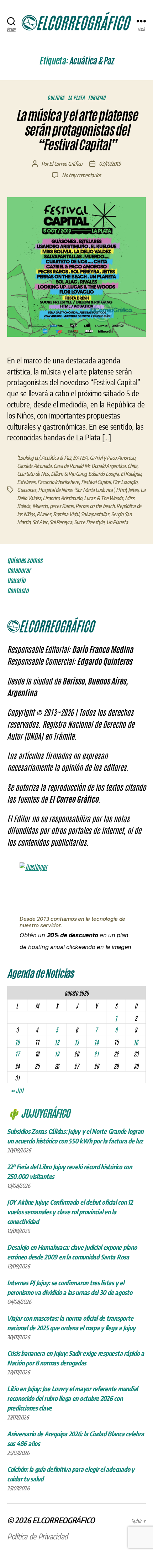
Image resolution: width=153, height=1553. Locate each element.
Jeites (133, 490)
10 (17, 1041)
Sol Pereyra (60, 522)
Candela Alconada (34, 466)
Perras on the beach (94, 506)
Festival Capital (96, 482)
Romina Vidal (66, 514)
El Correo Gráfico (65, 163)
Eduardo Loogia (103, 473)
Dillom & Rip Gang (68, 473)
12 (56, 1041)
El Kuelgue (131, 473)
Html (121, 490)
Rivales (44, 514)
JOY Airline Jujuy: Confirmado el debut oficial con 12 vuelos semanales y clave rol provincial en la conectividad (70, 1211)
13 (76, 1041)
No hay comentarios (81, 175)
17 (17, 1053)
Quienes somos (25, 560)
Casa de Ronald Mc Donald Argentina (89, 466)
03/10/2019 (110, 163)
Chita (132, 466)
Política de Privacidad (37, 1536)
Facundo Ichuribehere (58, 482)
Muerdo (40, 506)
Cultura (55, 98)
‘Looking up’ (28, 457)
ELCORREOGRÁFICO (63, 1520)
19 (56, 1053)
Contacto (17, 590)
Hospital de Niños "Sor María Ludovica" (76, 490)
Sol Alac (40, 522)
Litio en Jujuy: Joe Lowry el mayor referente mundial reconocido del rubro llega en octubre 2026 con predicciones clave (72, 1398)
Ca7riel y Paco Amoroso (112, 457)
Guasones (26, 490)
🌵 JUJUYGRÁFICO (38, 1112)
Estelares (26, 482)
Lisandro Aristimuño (62, 498)
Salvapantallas (95, 514)
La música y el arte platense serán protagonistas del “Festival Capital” (76, 130)
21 (96, 1053)
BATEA (80, 457)
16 (135, 1041)
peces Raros (62, 506)
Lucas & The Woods (103, 498)
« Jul (17, 1090)
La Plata (76, 98)
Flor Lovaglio (124, 482)
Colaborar (19, 570)
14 (96, 1041)
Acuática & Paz (56, 457)
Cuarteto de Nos (33, 473)
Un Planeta (117, 522)
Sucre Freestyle (89, 522)
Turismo (97, 98)
